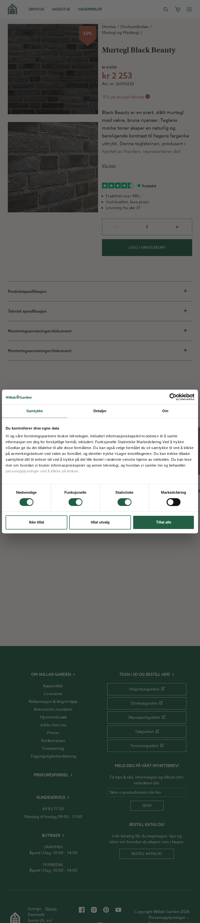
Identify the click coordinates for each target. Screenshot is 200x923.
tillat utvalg (100, 522)
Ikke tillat (36, 522)
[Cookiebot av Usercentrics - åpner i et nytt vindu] (173, 396)
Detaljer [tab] (100, 411)
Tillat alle (163, 522)
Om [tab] (165, 411)
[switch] (75, 502)
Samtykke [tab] (34, 411)
